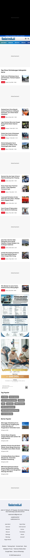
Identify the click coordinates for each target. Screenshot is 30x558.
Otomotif (22, 537)
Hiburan (23, 42)
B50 (3, 404)
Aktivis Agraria (14, 397)
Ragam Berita (7, 539)
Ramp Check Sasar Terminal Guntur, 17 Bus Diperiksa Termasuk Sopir (9, 187)
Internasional (22, 526)
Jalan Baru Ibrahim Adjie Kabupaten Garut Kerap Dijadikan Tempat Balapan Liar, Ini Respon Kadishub (10, 242)
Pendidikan (22, 532)
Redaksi (4, 546)
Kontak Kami (19, 546)
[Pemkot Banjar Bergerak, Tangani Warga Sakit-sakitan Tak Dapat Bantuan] (25, 437)
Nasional (10, 42)
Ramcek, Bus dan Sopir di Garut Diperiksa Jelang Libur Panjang (10, 177)
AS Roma (21, 400)
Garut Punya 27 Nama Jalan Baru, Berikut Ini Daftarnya (9, 209)
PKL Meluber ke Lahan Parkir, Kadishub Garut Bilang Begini (9, 286)
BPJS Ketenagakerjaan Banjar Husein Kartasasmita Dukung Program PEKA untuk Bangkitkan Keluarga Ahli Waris (11, 469)
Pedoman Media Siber (20, 549)
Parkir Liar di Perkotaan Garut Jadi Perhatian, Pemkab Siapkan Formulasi (10, 77)
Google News (9, 551)
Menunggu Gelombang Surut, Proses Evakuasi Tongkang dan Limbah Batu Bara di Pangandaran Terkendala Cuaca (10, 425)
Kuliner (22, 529)
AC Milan (4, 397)
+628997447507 (15, 517)
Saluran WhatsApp (19, 551)
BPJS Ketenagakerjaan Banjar (10, 410)
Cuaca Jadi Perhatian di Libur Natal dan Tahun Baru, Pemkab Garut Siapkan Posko (10, 198)
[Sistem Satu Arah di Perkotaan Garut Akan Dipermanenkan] (25, 136)
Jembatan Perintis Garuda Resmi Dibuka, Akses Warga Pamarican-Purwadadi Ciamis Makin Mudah (10, 447)
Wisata (22, 534)
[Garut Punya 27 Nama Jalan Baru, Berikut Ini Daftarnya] (25, 210)
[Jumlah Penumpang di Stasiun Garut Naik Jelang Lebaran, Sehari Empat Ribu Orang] (25, 255)
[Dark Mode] (25, 39)
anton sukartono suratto (9, 400)
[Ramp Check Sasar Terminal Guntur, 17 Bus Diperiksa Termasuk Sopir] (25, 188)
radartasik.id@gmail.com (15, 514)
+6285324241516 (15, 519)
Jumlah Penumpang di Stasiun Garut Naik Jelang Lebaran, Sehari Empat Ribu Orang (10, 254)
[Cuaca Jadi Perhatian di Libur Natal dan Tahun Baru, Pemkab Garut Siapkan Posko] (25, 199)
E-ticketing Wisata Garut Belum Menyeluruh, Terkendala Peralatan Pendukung (10, 457)
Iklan (25, 546)
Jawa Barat (3, 42)
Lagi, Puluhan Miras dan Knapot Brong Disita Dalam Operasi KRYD (10, 123)
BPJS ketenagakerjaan (8, 407)
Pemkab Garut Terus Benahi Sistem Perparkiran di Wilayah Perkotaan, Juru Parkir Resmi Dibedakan (10, 112)
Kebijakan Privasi (8, 549)
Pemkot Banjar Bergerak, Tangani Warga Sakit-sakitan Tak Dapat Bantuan (10, 436)
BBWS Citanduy (19, 404)
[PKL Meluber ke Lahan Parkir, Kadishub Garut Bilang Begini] (25, 288)
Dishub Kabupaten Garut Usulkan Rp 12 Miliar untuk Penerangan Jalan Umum (9, 144)
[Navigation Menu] (28, 39)
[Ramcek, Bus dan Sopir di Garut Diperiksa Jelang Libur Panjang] (25, 178)
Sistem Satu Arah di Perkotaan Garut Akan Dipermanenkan (10, 134)
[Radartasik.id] (8, 39)
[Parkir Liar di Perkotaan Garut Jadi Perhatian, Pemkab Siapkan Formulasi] (25, 78)
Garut (3, 82)
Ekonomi (17, 42)
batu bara (10, 404)
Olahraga (7, 534)
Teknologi (7, 537)
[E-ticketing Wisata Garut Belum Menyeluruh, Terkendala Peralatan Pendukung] (25, 458)
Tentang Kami (11, 546)
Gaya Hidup (22, 524)
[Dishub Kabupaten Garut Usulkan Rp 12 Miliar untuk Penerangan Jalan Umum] (25, 145)
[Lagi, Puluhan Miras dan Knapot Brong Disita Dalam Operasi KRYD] (25, 124)
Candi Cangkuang (7, 414)
